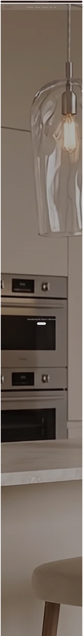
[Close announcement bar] (81, 1)
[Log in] (78, 7)
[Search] (76, 7)
